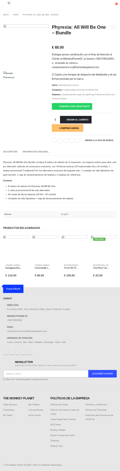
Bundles (47, 265)
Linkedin (29, 352)
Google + (71, 140)
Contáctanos (9, 410)
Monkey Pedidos (58, 430)
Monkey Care (56, 446)
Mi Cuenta (7, 415)
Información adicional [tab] (36, 152)
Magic (73, 90)
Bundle (73, 94)
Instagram (23, 352)
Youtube (17, 352)
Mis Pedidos (34, 404)
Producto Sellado (59, 99)
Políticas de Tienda (59, 404)
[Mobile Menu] (5, 5)
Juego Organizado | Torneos (63, 419)
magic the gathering (85, 94)
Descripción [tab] (10, 152)
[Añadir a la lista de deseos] (25, 265)
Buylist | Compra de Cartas (62, 435)
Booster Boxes (71, 265)
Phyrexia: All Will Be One (87, 90)
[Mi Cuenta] (107, 5)
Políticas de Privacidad (95, 410)
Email (77, 140)
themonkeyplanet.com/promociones (32, 379)
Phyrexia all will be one (104, 94)
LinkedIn (65, 140)
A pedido (66, 90)
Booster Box (99, 265)
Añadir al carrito (77, 119)
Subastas (54, 440)
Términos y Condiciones (96, 404)
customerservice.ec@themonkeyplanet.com (27, 331)
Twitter (60, 140)
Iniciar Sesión (34, 415)
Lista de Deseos (35, 410)
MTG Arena (55, 424)
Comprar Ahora (69, 128)
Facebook (54, 140)
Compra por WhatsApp (74, 106)
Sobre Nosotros (10, 404)
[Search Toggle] (99, 5)
